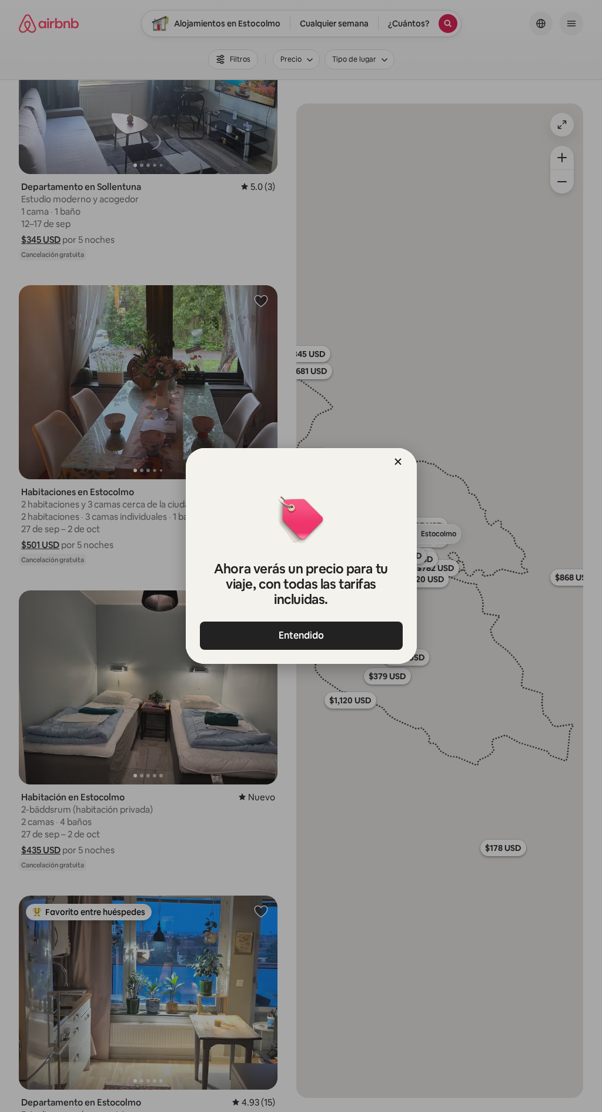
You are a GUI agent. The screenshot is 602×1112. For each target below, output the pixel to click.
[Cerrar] (398, 461)
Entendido (301, 635)
